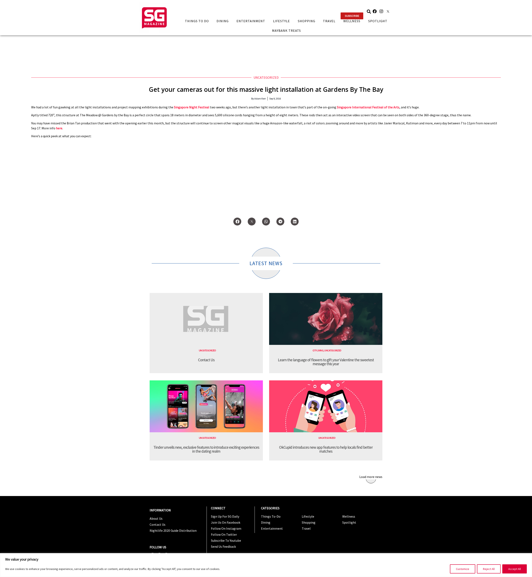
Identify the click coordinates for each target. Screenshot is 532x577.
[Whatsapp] (266, 221)
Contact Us (206, 359)
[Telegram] (280, 221)
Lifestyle (281, 21)
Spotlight (377, 21)
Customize (462, 569)
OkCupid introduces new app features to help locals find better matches (326, 449)
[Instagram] (381, 11)
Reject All (489, 569)
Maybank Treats (286, 30)
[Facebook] (374, 11)
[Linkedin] (295, 221)
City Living (318, 350)
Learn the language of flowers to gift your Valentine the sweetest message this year (326, 361)
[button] (352, 15)
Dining (223, 21)
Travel (329, 21)
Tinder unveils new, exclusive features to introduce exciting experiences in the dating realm (206, 449)
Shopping (306, 21)
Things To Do (197, 21)
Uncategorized (266, 77)
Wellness (351, 21)
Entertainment (250, 21)
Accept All (514, 569)
